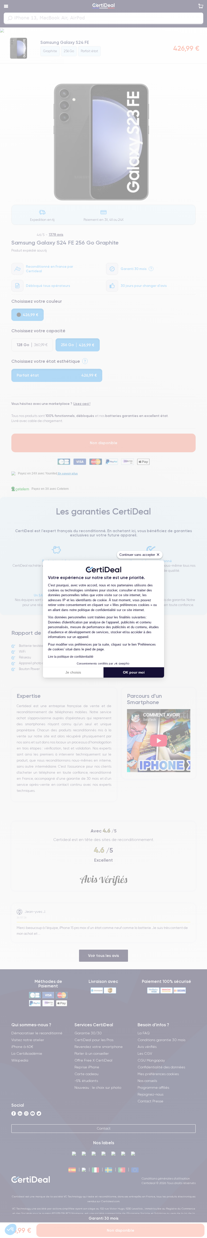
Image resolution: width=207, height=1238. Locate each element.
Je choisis (73, 672)
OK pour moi (134, 672)
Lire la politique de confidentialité (70, 656)
